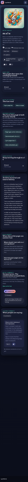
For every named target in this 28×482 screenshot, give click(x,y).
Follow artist (10, 291)
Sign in (8, 344)
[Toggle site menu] (25, 2)
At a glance (7, 54)
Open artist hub (7, 286)
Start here (6, 51)
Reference (15, 51)
